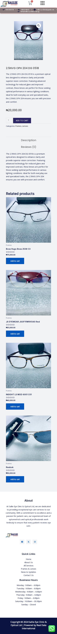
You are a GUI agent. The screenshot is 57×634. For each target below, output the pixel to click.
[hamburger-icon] (42, 3)
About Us (28, 562)
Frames (18, 126)
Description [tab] (28, 140)
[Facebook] (22, 542)
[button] (38, 25)
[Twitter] (28, 542)
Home (28, 559)
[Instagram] (35, 542)
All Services (28, 565)
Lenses (25, 126)
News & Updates (28, 572)
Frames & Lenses (28, 568)
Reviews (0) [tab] (28, 147)
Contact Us (29, 575)
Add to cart (22, 120)
